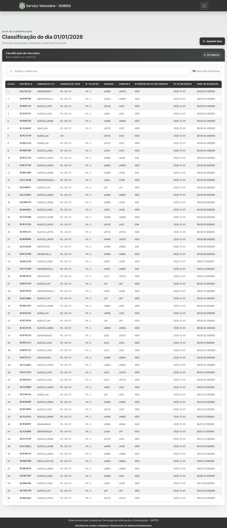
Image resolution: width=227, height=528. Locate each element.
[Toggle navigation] (204, 6)
